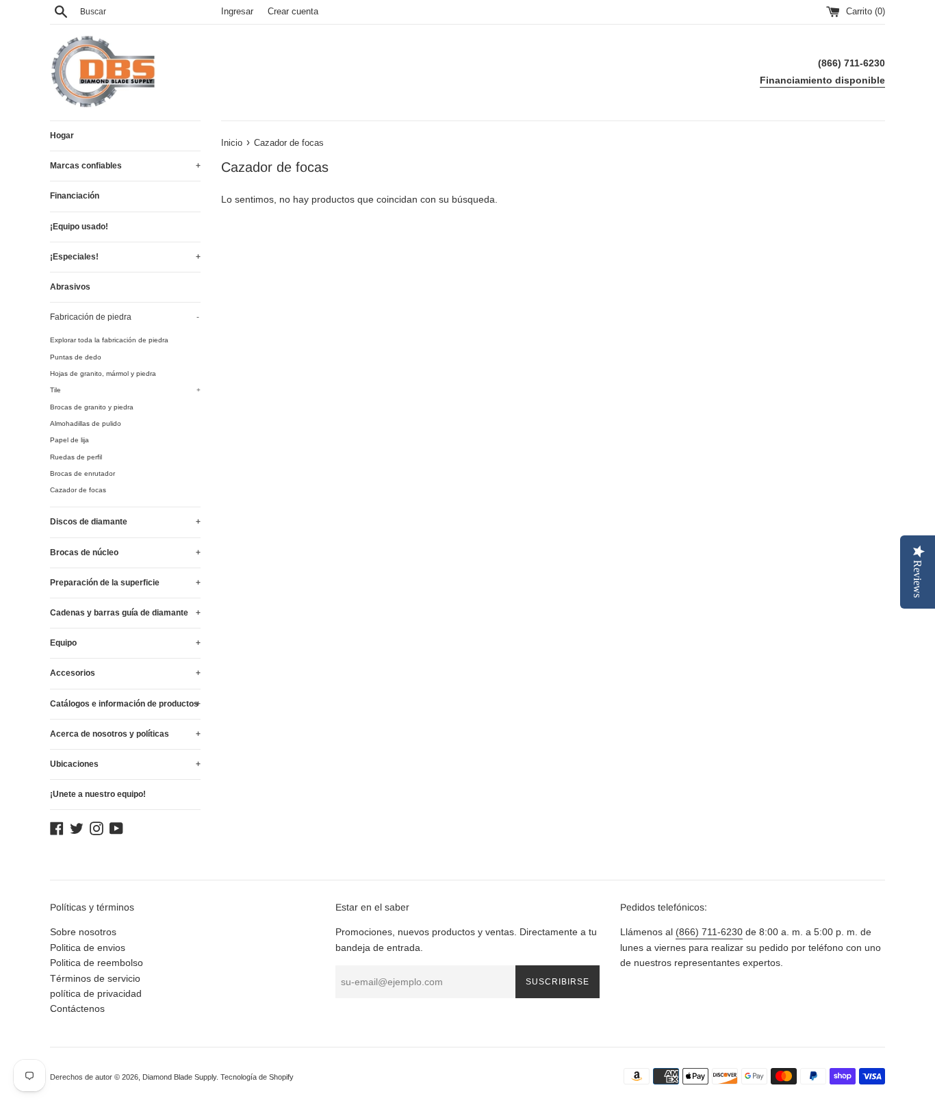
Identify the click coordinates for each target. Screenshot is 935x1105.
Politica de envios (87, 947)
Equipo (125, 643)
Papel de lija (69, 440)
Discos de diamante (125, 521)
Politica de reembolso (96, 962)
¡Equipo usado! (79, 226)
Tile (125, 390)
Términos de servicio (95, 978)
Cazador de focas (78, 490)
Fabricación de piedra (124, 317)
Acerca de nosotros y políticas (125, 734)
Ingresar (237, 11)
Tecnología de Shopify (257, 1077)
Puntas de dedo (75, 357)
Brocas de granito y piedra (91, 407)
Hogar (62, 135)
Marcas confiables (125, 165)
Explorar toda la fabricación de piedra (109, 340)
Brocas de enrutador (82, 473)
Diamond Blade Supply (179, 1077)
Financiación (74, 196)
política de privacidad (96, 993)
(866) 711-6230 (709, 931)
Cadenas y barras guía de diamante (125, 613)
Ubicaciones (125, 764)
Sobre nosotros (83, 931)
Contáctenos (77, 1008)
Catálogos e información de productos (125, 704)
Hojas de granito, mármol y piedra (103, 373)
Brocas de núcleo (125, 552)
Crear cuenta (293, 11)
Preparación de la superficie (125, 582)
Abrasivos (70, 287)
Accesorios (125, 673)
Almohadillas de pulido (85, 423)
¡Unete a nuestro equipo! (98, 794)
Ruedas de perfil (76, 457)
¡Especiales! (125, 257)
